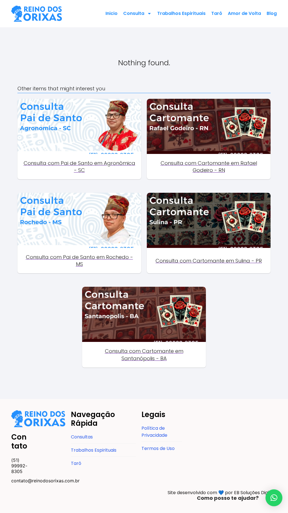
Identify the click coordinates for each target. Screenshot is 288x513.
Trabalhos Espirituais (181, 13)
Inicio (111, 13)
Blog (272, 13)
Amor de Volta (244, 13)
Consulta (133, 13)
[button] (274, 497)
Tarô (216, 13)
